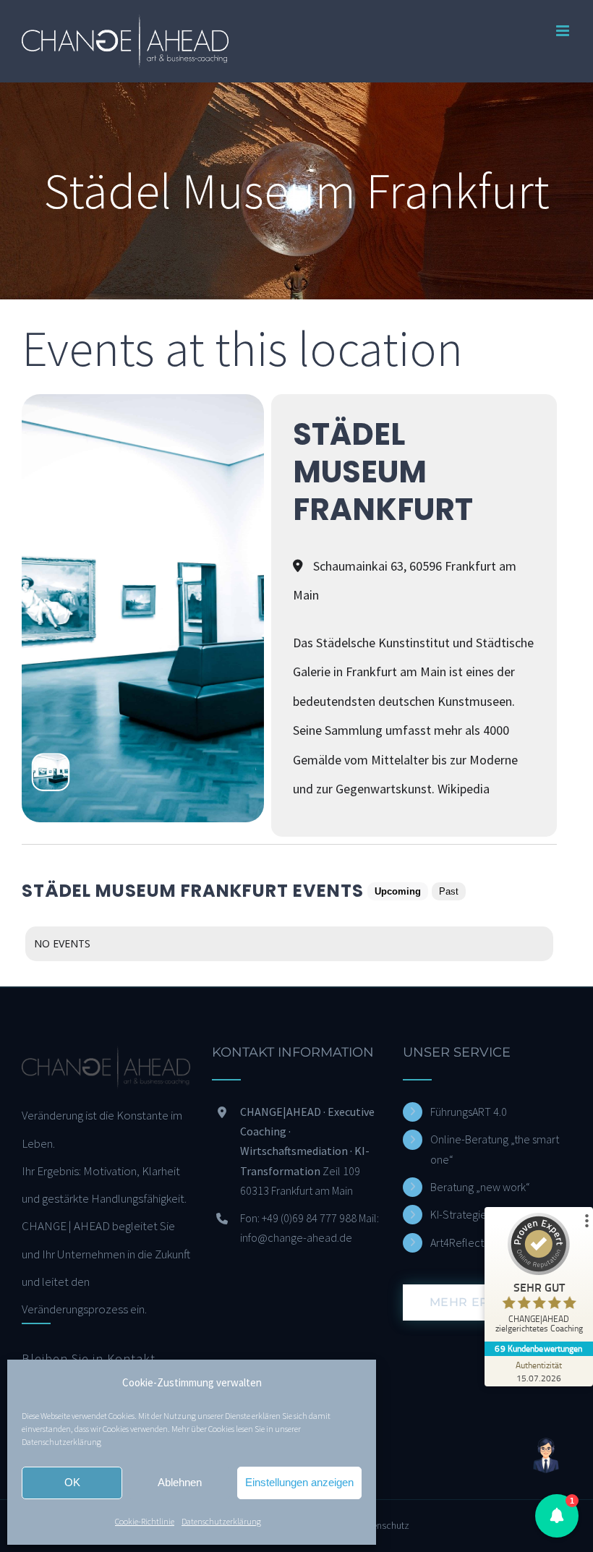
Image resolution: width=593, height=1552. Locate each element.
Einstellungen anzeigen (299, 1482)
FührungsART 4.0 (468, 1111)
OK (72, 1482)
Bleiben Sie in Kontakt (88, 1358)
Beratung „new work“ (480, 1187)
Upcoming (398, 891)
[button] (557, 1516)
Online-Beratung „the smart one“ (494, 1149)
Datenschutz (383, 1525)
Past (448, 891)
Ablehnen (180, 1482)
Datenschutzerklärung (61, 1441)
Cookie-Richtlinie (144, 1521)
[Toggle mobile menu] (563, 30)
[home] (106, 1059)
